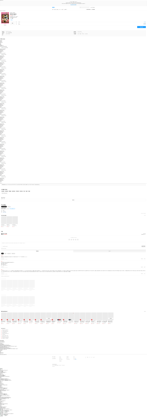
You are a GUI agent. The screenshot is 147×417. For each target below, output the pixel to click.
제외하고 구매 (1, 352)
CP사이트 (60, 360)
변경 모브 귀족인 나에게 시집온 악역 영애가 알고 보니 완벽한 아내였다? (37, 321)
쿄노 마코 (53, 322)
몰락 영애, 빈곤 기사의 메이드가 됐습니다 (43, 321)
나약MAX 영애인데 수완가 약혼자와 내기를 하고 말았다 (65, 321)
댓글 (142, 258)
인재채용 (74, 359)
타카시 (97, 322)
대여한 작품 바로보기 (7, 376)
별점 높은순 (9, 253)
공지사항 (54, 358)
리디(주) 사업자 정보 (54, 364)
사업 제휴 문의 (68, 359)
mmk (1, 322)
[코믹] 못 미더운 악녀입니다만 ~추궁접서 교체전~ (76, 321)
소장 (0, 52)
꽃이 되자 (8, 224)
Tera (39, 322)
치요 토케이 (42, 322)
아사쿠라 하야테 (37, 322)
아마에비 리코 (14, 322)
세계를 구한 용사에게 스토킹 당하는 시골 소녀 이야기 (9, 321)
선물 (0, 44)
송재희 (105, 322)
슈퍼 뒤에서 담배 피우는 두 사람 (88, 321)
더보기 (145, 215)
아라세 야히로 (84, 322)
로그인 (93, 7)
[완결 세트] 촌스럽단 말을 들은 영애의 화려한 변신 (48, 321)
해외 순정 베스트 (3, 328)
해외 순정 (14, 12)
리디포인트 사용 (2, 389)
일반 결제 (4, 390)
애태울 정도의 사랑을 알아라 (54, 321)
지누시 (86, 322)
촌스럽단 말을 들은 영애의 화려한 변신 (14, 321)
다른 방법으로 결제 (2, 372)
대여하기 (1, 404)
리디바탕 (60, 361)
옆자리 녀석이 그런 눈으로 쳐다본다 (3, 321)
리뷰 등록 (143, 246)
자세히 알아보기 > (37, 184)
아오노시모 (92, 322)
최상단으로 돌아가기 (4, 354)
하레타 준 (81, 322)
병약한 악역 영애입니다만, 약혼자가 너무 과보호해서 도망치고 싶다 (26, 321)
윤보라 (10, 322)
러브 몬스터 (2, 224)
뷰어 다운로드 (60, 359)
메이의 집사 (14, 224)
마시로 (103, 322)
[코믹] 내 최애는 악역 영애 (93, 321)
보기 (0, 401)
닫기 (1, 401)
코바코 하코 (25, 322)
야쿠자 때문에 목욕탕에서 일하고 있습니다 (99, 321)
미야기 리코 (11, 16)
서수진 (5, 225)
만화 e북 (11, 12)
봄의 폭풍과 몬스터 (20, 321)
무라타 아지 (64, 322)
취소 (0, 351)
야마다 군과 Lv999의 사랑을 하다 (104, 321)
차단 (6, 259)
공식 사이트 (4, 212)
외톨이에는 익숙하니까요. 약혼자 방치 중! (82, 321)
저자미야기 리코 (4, 206)
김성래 (88, 322)
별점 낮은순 (13, 253)
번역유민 (9, 206)
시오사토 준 (8, 322)
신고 (5, 259)
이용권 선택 (1, 384)
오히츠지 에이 (76, 322)
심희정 (99, 322)
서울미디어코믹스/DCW (13, 17)
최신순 (2, 253)
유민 (16, 16)
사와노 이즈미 (28, 322)
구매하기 (3, 404)
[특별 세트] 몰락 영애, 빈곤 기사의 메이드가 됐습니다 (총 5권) (110, 321)
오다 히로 (67, 322)
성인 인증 (1, 350)
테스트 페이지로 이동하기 (73, 4)
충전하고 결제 (1, 390)
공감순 (5, 253)
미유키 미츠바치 (20, 322)
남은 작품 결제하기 (2, 376)
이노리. (95, 322)
